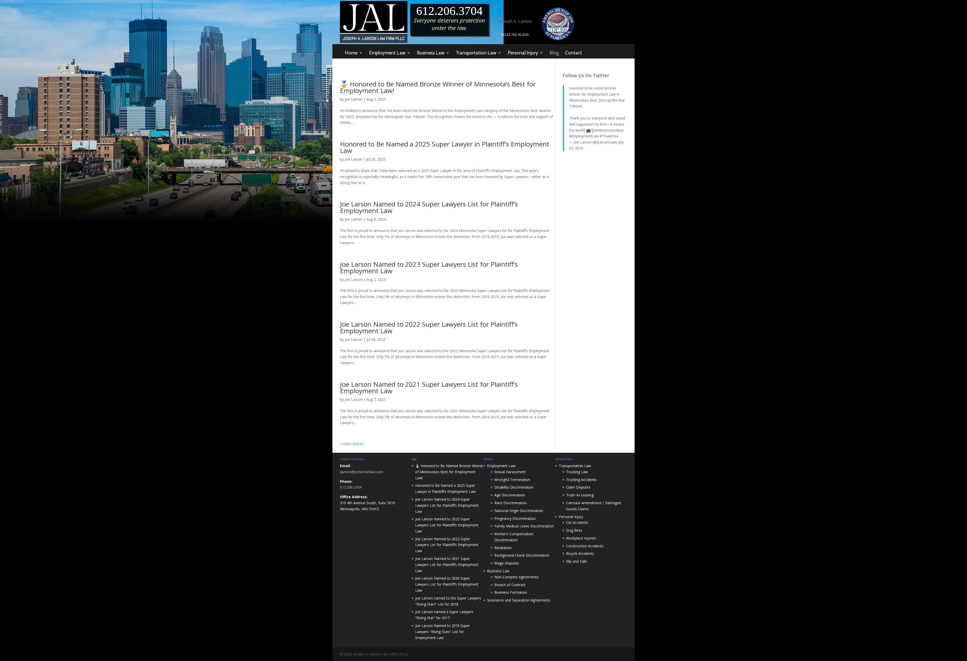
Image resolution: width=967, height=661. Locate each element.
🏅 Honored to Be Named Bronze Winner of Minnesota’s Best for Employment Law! (438, 87)
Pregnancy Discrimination (515, 518)
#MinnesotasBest (609, 130)
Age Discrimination (509, 495)
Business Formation (510, 592)
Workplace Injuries (581, 538)
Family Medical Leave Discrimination (524, 526)
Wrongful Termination (512, 479)
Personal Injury (523, 53)
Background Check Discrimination (521, 555)
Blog (554, 52)
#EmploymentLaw (584, 136)
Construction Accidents (585, 546)
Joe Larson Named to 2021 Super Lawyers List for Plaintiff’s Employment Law (429, 387)
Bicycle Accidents (580, 553)
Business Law (430, 53)
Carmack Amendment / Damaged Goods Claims (593, 505)
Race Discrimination (510, 502)
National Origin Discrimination (518, 510)
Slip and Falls (576, 561)
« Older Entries (352, 443)
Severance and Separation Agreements (518, 600)
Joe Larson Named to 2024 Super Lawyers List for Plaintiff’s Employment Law (429, 207)
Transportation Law (476, 53)
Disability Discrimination (513, 487)
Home (351, 53)
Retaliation (503, 547)
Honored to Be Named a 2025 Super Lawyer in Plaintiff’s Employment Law (444, 147)
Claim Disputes (578, 487)
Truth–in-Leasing (580, 495)
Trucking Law (577, 471)
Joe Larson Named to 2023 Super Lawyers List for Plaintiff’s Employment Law (429, 267)
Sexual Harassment (510, 471)
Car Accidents (577, 522)
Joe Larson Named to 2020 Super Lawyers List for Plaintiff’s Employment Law (446, 584)
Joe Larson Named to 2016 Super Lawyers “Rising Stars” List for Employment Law (442, 631)
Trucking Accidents (581, 479)
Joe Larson (353, 99)
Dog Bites (574, 530)
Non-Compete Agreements (516, 577)
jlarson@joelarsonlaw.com (361, 471)
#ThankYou (609, 136)
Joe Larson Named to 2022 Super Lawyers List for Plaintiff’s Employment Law (429, 327)
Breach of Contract (510, 584)
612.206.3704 (351, 487)
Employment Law (387, 53)
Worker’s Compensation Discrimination (513, 536)
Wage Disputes (506, 563)
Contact (573, 52)
